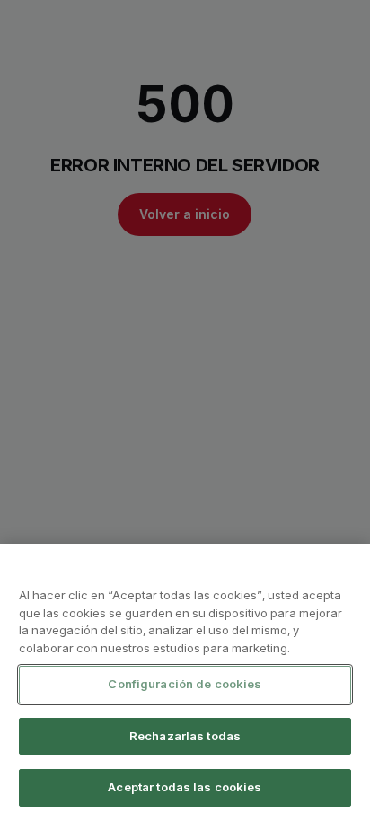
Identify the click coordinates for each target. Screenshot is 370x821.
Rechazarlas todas (185, 736)
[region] (185, 682)
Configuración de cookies (184, 684)
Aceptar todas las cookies (184, 787)
